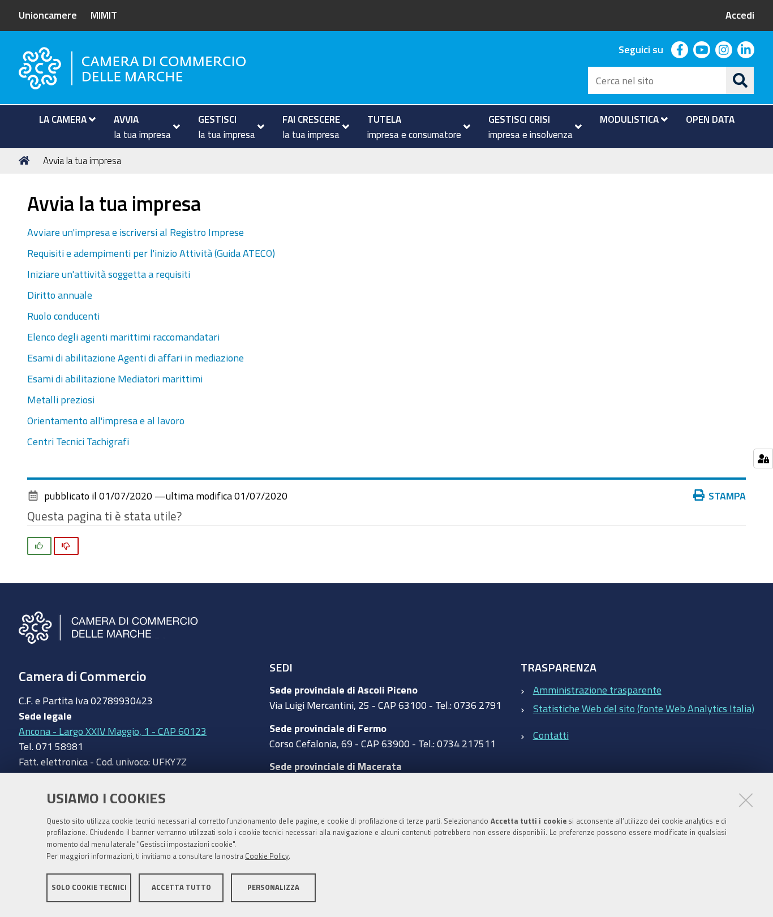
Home (26, 160)
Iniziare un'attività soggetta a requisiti (108, 274)
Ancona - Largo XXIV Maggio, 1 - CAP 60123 (113, 731)
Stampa (727, 495)
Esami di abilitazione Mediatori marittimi (115, 378)
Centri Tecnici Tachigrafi (78, 441)
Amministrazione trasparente (597, 689)
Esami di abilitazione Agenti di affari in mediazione (135, 357)
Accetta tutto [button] (181, 887)
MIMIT (104, 15)
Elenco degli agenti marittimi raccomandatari (123, 337)
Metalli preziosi (61, 399)
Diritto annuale (59, 295)
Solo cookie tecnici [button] (89, 887)
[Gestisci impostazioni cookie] (763, 458)
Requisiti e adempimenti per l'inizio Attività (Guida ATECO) (151, 253)
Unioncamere (48, 15)
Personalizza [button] (273, 887)
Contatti (551, 735)
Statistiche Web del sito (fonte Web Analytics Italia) (643, 708)
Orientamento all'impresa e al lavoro (105, 420)
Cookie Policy (267, 856)
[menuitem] (62, 119)
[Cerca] (740, 80)
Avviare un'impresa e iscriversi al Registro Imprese (135, 232)
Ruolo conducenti (63, 316)
